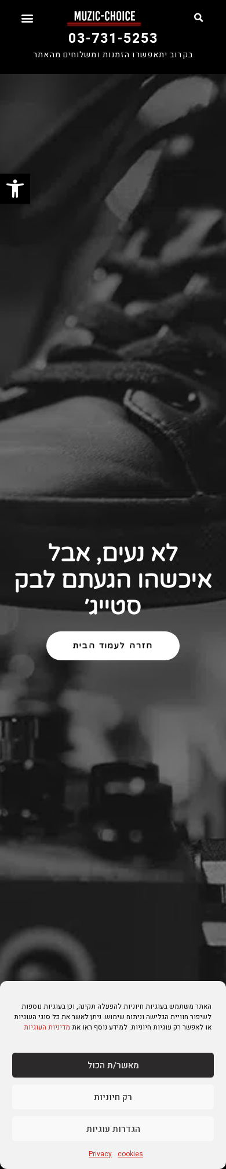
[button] (198, 18)
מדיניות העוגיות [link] (47, 1027)
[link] (15, 189)
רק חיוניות (113, 1097)
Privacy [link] (100, 1154)
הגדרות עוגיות (113, 1129)
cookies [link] (130, 1154)
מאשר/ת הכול (113, 1065)
